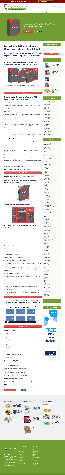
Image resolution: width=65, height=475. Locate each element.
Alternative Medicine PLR (48, 144)
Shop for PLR (21, 461)
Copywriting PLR (47, 164)
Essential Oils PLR (47, 179)
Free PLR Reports (47, 131)
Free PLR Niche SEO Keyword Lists (50, 132)
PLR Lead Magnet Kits (35, 457)
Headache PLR (47, 194)
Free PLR (46, 125)
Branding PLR (46, 157)
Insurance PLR (46, 209)
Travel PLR (46, 280)
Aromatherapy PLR (47, 148)
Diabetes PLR (46, 172)
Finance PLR (46, 182)
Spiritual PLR (46, 270)
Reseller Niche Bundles (36, 463)
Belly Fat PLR (46, 153)
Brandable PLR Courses (48, 106)
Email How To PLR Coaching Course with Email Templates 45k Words (56, 408)
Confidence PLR (47, 161)
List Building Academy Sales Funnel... (55, 90)
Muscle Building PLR (47, 232)
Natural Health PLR (47, 235)
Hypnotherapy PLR (47, 205)
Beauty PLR (46, 151)
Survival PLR (46, 277)
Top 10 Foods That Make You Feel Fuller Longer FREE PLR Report (36, 429)
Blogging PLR (46, 155)
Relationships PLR (47, 256)
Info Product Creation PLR (49, 206)
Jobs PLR (45, 215)
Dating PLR (46, 168)
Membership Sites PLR (48, 227)
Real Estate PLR (47, 254)
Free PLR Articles (47, 127)
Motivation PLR (47, 230)
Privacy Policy (21, 457)
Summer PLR (46, 276)
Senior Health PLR (47, 261)
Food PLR (46, 188)
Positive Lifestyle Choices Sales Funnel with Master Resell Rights (17, 419)
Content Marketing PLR (48, 162)
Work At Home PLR (47, 291)
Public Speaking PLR (47, 252)
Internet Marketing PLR (48, 211)
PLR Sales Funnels (47, 120)
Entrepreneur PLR (47, 178)
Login (59, 7)
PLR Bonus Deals (22, 464)
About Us (20, 458)
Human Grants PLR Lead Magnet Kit (55, 65)
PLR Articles (46, 107)
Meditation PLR (47, 225)
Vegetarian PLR (47, 283)
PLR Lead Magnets (47, 114)
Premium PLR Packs (35, 461)
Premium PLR (46, 121)
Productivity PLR (47, 250)
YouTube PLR (46, 295)
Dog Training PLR (47, 175)
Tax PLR (45, 278)
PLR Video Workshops (35, 458)
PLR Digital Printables (35, 452)
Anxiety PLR (46, 147)
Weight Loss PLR (47, 287)
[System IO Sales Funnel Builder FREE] (50, 333)
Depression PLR (47, 169)
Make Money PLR (47, 222)
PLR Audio (46, 108)
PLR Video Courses (47, 123)
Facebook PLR (46, 181)
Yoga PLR (46, 294)
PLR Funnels (34, 455)
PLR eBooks (46, 113)
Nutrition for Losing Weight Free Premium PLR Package (36, 408)
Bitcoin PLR (46, 154)
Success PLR (46, 274)
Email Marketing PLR (47, 177)
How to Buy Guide (22, 452)
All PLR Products (47, 104)
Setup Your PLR (21, 460)
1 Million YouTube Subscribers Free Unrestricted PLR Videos (35, 419)
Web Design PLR (47, 284)
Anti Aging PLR (47, 145)
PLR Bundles (34, 449)
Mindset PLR (46, 229)
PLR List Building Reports (48, 115)
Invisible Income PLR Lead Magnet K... (55, 78)
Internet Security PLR (48, 212)
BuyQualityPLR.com (35, 473)
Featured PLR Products (48, 101)
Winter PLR (46, 288)
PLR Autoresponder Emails (49, 111)
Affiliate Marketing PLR (48, 143)
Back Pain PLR (46, 150)
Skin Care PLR (46, 264)
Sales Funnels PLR (47, 257)
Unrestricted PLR (47, 134)
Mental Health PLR (47, 226)
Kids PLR (45, 216)
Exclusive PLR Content (48, 103)
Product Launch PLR (47, 249)
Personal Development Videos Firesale (46, 1)
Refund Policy (21, 455)
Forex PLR (46, 189)
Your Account (21, 449)
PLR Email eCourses (47, 110)
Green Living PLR (47, 192)
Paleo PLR (46, 243)
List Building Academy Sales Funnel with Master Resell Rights (17, 405)
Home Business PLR (47, 201)
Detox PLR (46, 171)
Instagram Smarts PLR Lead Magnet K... (56, 72)
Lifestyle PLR (46, 219)
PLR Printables (46, 118)
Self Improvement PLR (48, 260)
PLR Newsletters (47, 117)
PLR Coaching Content (36, 451)
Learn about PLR (22, 463)
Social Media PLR (47, 267)
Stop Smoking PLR (47, 273)
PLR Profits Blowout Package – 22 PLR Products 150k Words (56, 416)
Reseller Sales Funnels (35, 464)
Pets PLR (46, 247)
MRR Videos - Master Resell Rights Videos (40, 27)
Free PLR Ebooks (47, 128)
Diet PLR (45, 174)
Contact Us (21, 451)
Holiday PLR (46, 199)
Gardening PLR (47, 191)
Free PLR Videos (47, 130)
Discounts (20, 454)
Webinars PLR (46, 285)
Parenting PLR (46, 246)
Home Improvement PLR (48, 203)
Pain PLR (45, 242)
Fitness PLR (46, 185)
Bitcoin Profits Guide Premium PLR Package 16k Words (56, 422)
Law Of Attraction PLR (48, 218)
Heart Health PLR (47, 196)
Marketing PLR (46, 223)
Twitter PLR (46, 281)
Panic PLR (46, 244)
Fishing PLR (46, 184)
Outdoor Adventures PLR (48, 239)
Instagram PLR (46, 208)
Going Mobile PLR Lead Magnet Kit (55, 84)
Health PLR (46, 195)
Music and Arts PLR (47, 233)
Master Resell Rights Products (28, 27)
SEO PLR (46, 263)
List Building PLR (47, 220)
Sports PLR (46, 271)
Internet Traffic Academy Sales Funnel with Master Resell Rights (17, 412)
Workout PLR (46, 293)
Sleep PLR (46, 266)
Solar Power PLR (47, 269)
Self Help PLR (46, 259)
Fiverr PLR (46, 186)
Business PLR (46, 160)
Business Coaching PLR (48, 158)
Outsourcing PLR (47, 240)
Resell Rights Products (50, 27)
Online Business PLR (47, 236)
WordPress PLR (47, 290)
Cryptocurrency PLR (47, 167)
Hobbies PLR (46, 198)
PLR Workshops (47, 124)
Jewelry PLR (46, 213)
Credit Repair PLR (47, 165)
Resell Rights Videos (26, 29)
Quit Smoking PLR (47, 253)
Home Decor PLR (47, 202)
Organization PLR (47, 237)
